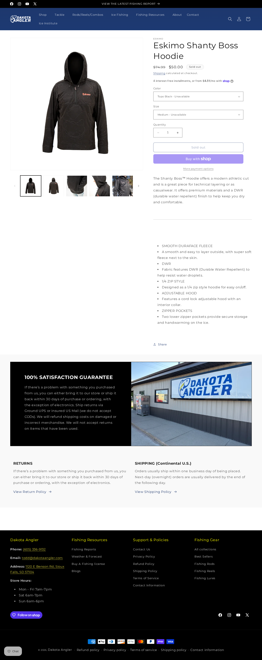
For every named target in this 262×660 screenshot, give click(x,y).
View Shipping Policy (153, 492)
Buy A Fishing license (88, 564)
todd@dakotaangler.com (42, 558)
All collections (205, 549)
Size (156, 106)
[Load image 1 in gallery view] (30, 185)
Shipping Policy (145, 571)
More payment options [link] (198, 168)
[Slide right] (138, 185)
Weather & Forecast (87, 557)
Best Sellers (203, 557)
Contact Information (149, 585)
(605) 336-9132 (34, 549)
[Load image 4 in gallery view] (99, 185)
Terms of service (143, 650)
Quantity (159, 124)
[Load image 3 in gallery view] (76, 185)
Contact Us (141, 549)
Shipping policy (173, 650)
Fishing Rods (204, 564)
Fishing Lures (204, 578)
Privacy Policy (144, 557)
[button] (44, 14)
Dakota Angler (60, 650)
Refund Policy (144, 564)
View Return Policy (29, 492)
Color (157, 88)
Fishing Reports (84, 549)
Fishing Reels (204, 571)
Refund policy (88, 650)
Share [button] (162, 344)
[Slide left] (14, 185)
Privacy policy (115, 650)
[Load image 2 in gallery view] (53, 185)
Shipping (159, 73)
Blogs (76, 571)
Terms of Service (146, 578)
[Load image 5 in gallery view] (122, 185)
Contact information (207, 650)
